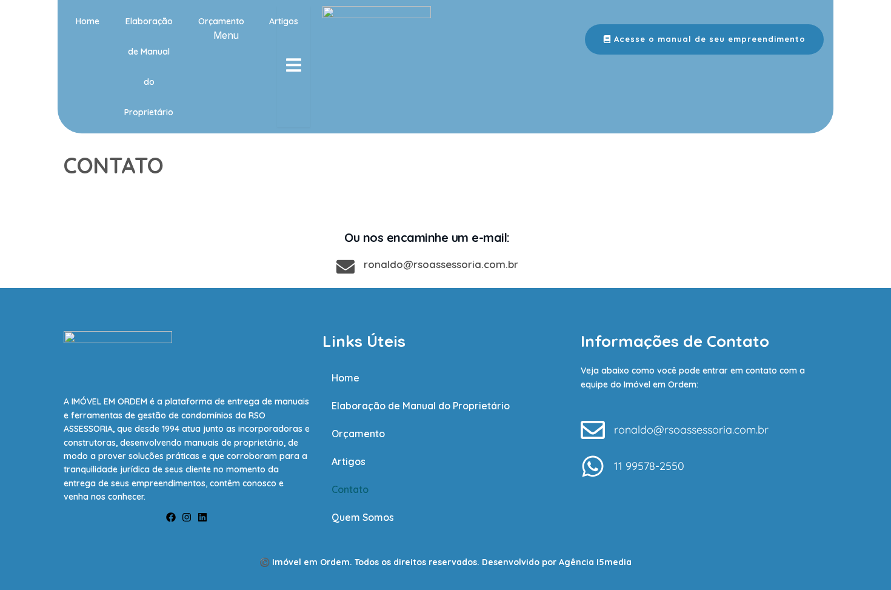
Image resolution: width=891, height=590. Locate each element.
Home (87, 21)
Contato (350, 489)
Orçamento (221, 21)
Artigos (348, 461)
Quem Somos (363, 517)
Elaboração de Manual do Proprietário (148, 67)
